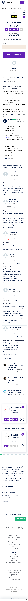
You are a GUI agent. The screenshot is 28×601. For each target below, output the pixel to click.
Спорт (6, 508)
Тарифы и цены (14, 578)
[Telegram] (6, 528)
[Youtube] (18, 528)
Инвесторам (14, 560)
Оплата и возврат (14, 579)
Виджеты (14, 576)
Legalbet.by (16, 408)
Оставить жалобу (14, 537)
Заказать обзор (14, 572)
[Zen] (15, 528)
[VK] (9, 528)
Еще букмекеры (14, 47)
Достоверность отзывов (14, 562)
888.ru (19, 264)
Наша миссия (14, 556)
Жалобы (4, 43)
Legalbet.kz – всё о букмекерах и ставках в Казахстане (16, 365)
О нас (14, 554)
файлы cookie (17, 599)
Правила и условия (14, 587)
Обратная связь (14, 564)
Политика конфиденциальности (14, 585)
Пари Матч (20, 77)
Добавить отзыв (22, 2)
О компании (5, 39)
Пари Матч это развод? (7, 8)
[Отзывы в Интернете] (3, 2)
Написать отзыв (14, 535)
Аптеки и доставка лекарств (11, 495)
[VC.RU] (21, 528)
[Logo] (14, 16)
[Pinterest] (12, 528)
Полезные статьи (14, 544)
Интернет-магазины (8, 497)
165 (19, 33)
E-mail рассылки (14, 543)
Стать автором (14, 539)
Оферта (22, 589)
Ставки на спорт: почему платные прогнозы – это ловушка (16, 379)
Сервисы (14, 558)
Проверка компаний (14, 541)
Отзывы (13, 410)
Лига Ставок (21, 337)
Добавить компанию (14, 570)
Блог (14, 546)
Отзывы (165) (14, 39)
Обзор (21, 39)
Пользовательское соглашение (11, 589)
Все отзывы (14, 548)
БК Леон (15, 435)
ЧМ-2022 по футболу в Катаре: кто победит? (15, 391)
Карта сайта (14, 591)
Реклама (14, 574)
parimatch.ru (9, 137)
